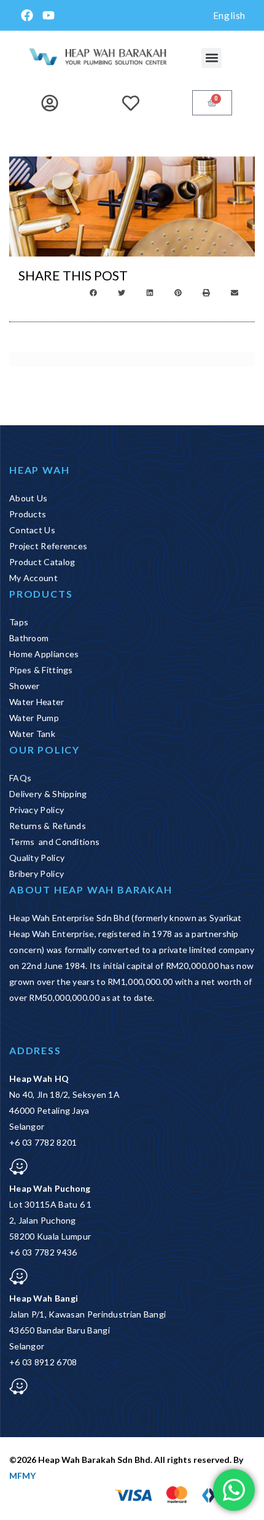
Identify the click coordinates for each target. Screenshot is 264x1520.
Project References (48, 546)
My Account (33, 578)
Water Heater (36, 701)
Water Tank (32, 733)
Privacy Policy (36, 809)
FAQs (20, 778)
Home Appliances (44, 654)
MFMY (22, 1475)
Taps (18, 622)
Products (27, 514)
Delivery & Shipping (48, 794)
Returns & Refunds (47, 825)
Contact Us (32, 530)
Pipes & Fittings (41, 670)
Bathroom (29, 638)
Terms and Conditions (54, 841)
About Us (28, 498)
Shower (24, 686)
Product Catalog (42, 562)
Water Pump (34, 717)
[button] (211, 58)
